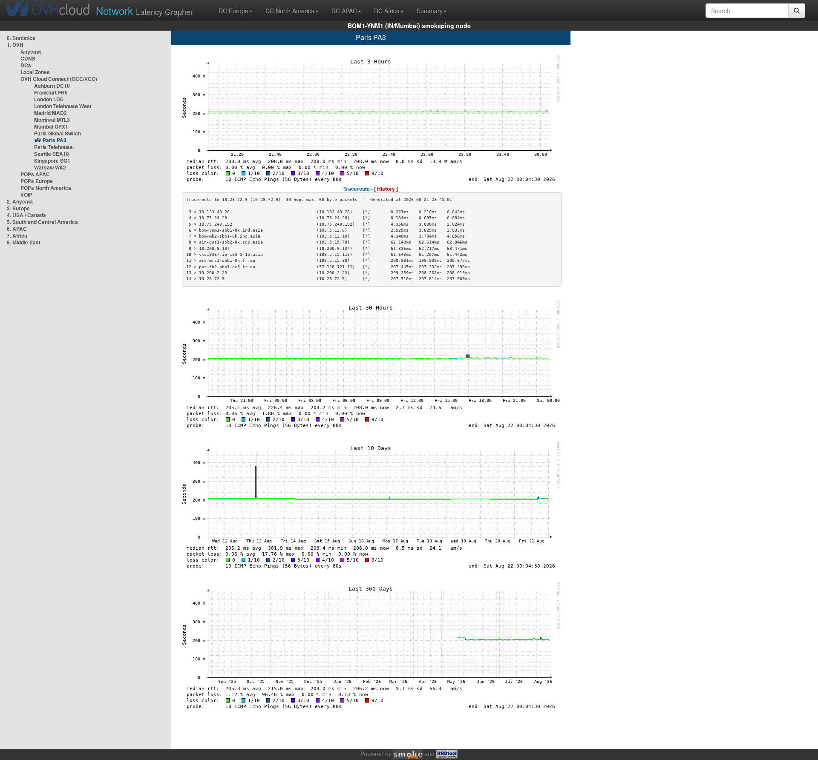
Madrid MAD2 (50, 113)
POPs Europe (36, 181)
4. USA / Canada (26, 215)
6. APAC (17, 228)
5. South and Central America (42, 222)
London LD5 (48, 99)
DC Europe (233, 10)
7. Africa (17, 235)
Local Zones (35, 72)
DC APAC (344, 10)
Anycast (30, 51)
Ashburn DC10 (52, 85)
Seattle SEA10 (51, 154)
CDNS (27, 58)
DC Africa (387, 10)
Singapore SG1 (52, 160)
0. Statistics (21, 38)
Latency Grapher (144, 10)
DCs (25, 65)
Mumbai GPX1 (51, 126)
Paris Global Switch (57, 133)
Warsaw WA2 (50, 167)
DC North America (289, 10)
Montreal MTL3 (52, 119)
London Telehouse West (63, 106)
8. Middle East (23, 242)
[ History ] (386, 188)
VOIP (26, 194)
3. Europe (18, 208)
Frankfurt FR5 (51, 92)
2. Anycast (20, 201)
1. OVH (15, 45)
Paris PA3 (54, 140)
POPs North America (45, 188)
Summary (430, 10)
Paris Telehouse (53, 147)
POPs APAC (35, 174)
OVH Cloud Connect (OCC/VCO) (58, 79)
